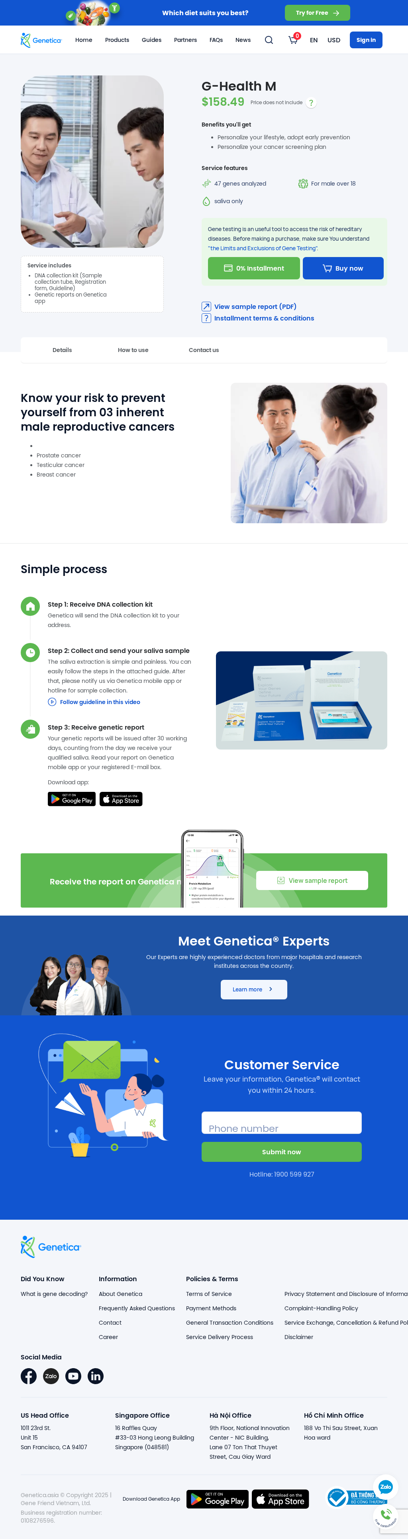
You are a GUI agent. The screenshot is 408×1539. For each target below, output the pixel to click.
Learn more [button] (247, 989)
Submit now (281, 1151)
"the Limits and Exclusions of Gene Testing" (262, 248)
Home (83, 40)
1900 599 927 (294, 1174)
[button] (385, 1516)
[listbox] (293, 39)
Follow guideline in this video (100, 702)
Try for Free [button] (312, 12)
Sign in (366, 40)
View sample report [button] (318, 880)
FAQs (216, 40)
